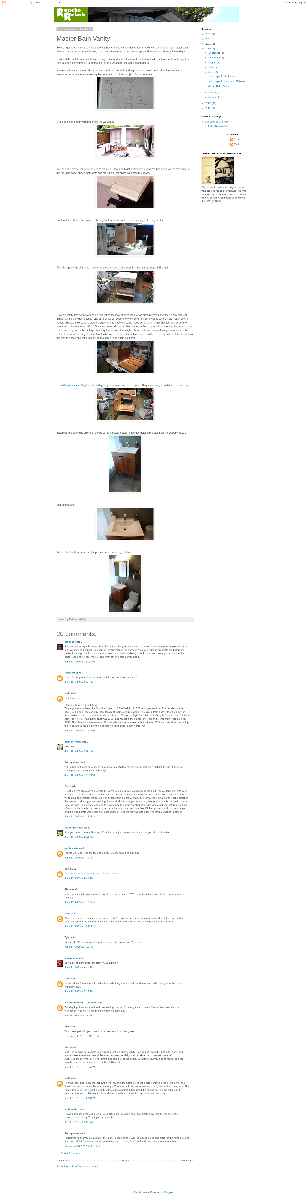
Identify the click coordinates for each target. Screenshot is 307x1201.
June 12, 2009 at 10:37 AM (79, 730)
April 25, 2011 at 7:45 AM (78, 1122)
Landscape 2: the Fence (221, 76)
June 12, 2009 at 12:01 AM (79, 661)
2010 (208, 43)
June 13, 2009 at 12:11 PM (79, 926)
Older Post (187, 1160)
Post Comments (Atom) (85, 1166)
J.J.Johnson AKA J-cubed (80, 1002)
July (211, 67)
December (214, 52)
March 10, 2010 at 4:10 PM (79, 1098)
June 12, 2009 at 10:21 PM (79, 775)
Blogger (168, 1192)
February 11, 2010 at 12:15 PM (81, 1036)
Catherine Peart (73, 827)
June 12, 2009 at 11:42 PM (79, 816)
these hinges (71, 385)
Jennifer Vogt (72, 741)
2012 (208, 34)
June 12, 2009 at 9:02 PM (78, 751)
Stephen (69, 641)
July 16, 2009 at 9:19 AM (78, 1015)
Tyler (67, 937)
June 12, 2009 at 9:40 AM (78, 682)
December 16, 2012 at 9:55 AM (82, 1146)
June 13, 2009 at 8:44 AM (78, 878)
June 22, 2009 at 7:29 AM (78, 991)
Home (125, 1160)
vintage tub (71, 1109)
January (213, 97)
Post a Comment (70, 1153)
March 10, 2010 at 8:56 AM (79, 1067)
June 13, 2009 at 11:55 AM (79, 902)
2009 (208, 48)
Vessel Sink (157, 1007)
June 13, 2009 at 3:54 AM (78, 837)
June (211, 72)
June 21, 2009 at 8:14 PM (78, 967)
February (213, 92)
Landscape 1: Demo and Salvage (226, 81)
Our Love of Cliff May (216, 121)
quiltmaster (71, 848)
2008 (208, 103)
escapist (69, 958)
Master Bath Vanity (218, 86)
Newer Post (63, 1160)
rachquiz (69, 672)
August (212, 62)
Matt (67, 693)
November (214, 57)
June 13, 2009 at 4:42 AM (78, 857)
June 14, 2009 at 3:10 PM (78, 946)
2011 (208, 38)
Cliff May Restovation (216, 125)
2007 (208, 108)
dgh (66, 868)
